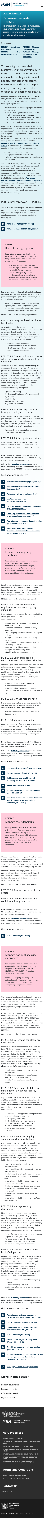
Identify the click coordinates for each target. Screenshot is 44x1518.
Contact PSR (7, 1491)
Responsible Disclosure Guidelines (16, 1478)
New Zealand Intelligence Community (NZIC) (20, 1454)
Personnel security (9, 1389)
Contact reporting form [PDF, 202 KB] (22, 773)
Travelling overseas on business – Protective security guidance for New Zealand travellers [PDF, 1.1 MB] (25, 800)
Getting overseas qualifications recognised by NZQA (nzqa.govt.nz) (24, 507)
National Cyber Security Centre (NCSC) (17, 1446)
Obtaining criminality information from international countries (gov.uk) (23, 515)
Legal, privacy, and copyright (14, 1475)
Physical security (8, 1397)
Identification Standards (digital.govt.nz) (23, 481)
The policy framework (12, 14)
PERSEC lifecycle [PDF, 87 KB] (18, 785)
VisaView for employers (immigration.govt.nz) (16, 500)
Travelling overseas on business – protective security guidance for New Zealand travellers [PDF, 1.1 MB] (25, 1356)
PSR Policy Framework (20, 464)
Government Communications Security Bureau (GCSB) (21, 1442)
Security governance (10, 1385)
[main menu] (41, 6)
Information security (10, 1393)
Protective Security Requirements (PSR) (18, 1462)
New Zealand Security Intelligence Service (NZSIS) (19, 1458)
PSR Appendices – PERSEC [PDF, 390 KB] (22, 229)
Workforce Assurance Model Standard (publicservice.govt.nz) (21, 179)
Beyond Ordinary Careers (12, 1438)
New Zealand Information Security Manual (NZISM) (20, 1450)
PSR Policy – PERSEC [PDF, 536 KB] (20, 224)
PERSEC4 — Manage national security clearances (31, 54)
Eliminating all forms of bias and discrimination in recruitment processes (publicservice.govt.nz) (23, 530)
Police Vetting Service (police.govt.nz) (22, 494)
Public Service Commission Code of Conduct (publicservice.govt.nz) (24, 522)
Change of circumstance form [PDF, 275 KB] (24, 768)
